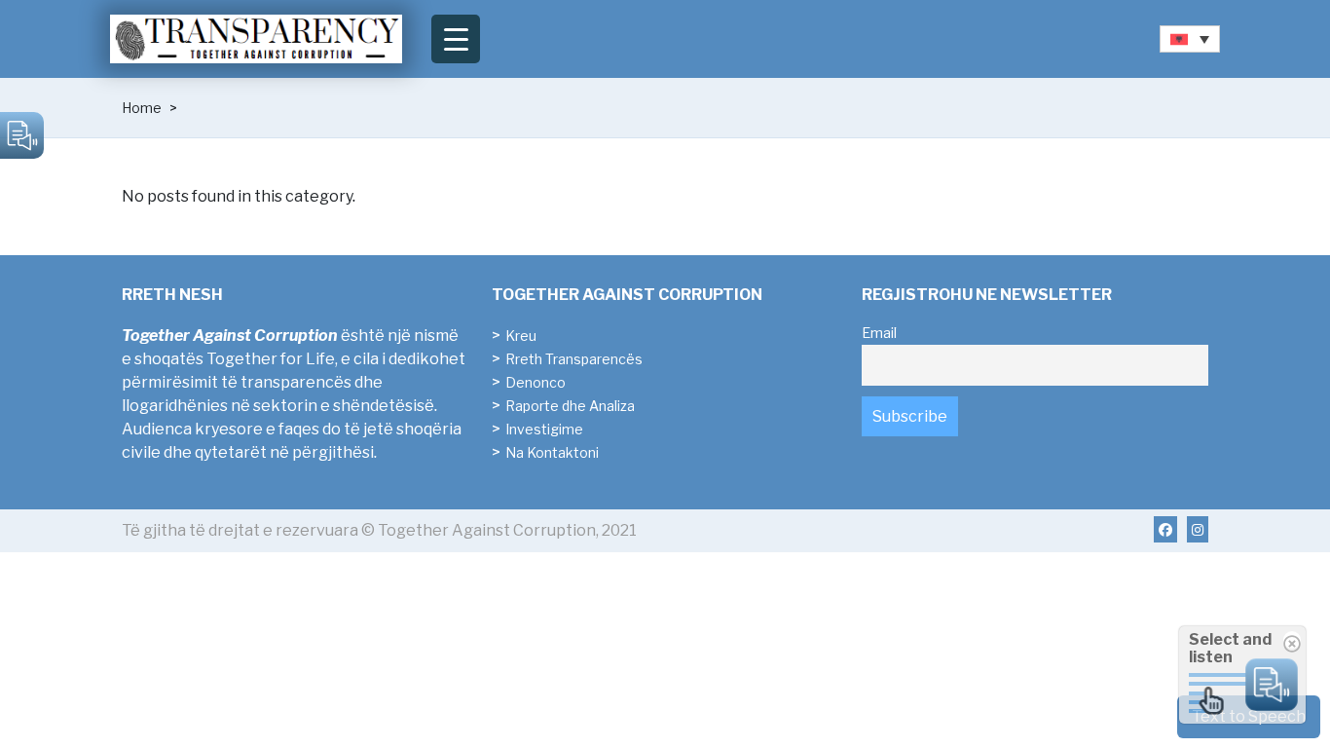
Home (142, 107)
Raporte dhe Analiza (570, 405)
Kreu (520, 335)
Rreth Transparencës (574, 359)
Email (879, 333)
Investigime (544, 429)
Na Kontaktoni (552, 452)
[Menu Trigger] (455, 39)
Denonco (535, 382)
